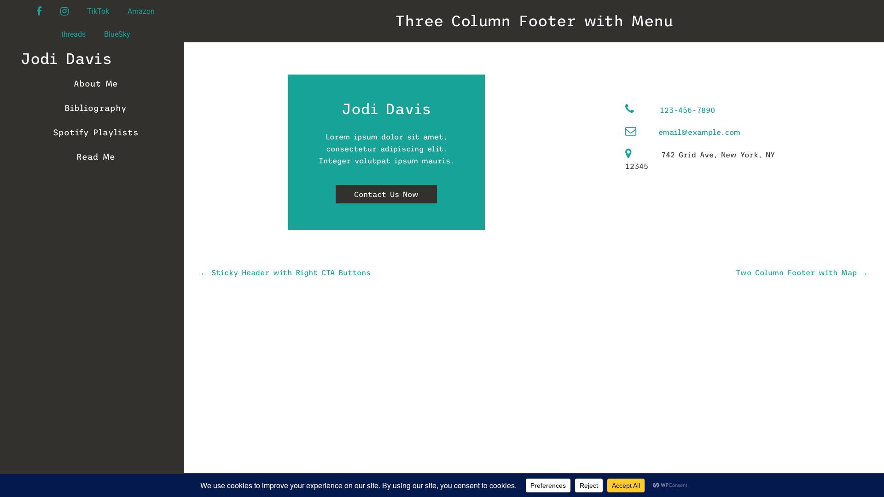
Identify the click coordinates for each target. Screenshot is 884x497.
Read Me (95, 157)
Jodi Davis (66, 59)
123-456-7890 (687, 110)
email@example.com (699, 132)
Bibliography (95, 108)
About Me (96, 83)
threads (73, 34)
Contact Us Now (386, 194)
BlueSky (117, 34)
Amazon (141, 11)
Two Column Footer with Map (802, 272)
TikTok (98, 11)
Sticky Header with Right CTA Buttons (285, 272)
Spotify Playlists (96, 132)
